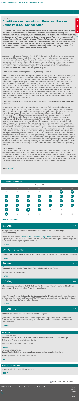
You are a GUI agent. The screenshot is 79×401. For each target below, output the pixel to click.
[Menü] (6, 12)
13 (39, 201)
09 (72, 196)
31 (6, 214)
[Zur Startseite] (22, 3)
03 (6, 196)
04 (17, 196)
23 (72, 205)
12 (28, 201)
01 (61, 192)
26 (28, 210)
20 (39, 205)
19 (28, 205)
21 (50, 205)
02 (72, 192)
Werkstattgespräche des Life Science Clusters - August (24, 314)
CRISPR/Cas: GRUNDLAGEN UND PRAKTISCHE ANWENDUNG (27, 254)
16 (72, 201)
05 (28, 196)
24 (6, 209)
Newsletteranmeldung (11, 365)
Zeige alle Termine (10, 220)
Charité (11, 168)
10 (6, 201)
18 (17, 205)
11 (17, 201)
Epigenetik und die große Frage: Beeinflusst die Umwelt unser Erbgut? (31, 268)
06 (39, 196)
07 (50, 196)
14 (50, 201)
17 (6, 205)
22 (61, 205)
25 (17, 209)
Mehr (6, 245)
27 (39, 209)
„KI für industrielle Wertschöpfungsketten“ (36, 237)
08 (61, 196)
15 (61, 201)
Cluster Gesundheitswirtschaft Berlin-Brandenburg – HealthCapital (25, 387)
